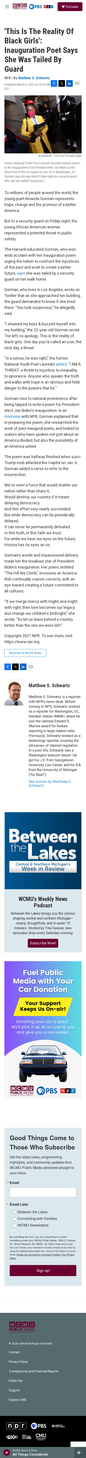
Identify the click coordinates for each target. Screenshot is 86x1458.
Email (14, 1182)
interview (12, 416)
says (21, 273)
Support (14, 1390)
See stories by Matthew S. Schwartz (50, 783)
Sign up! (43, 1270)
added (61, 364)
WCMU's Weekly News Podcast (43, 902)
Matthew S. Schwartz (34, 78)
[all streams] (80, 1452)
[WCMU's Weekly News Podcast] (43, 850)
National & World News (25, 653)
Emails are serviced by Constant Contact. (39, 1254)
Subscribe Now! (43, 943)
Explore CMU (17, 1400)
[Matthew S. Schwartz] (14, 692)
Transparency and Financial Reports (33, 1371)
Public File (15, 1381)
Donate (72, 7)
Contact (14, 1352)
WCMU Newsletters (33, 1225)
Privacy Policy (18, 1362)
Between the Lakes (33, 1211)
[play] (6, 1452)
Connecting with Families (37, 1218)
